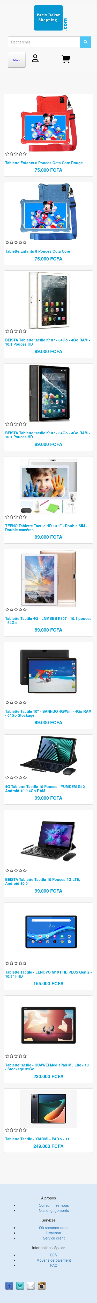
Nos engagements (54, 1210)
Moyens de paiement (53, 1260)
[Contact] (31, 1285)
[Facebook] (9, 1285)
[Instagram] (42, 1285)
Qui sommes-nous (54, 1205)
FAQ (53, 1265)
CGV (53, 1254)
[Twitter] (20, 1285)
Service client (54, 1238)
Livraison (53, 1232)
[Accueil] (50, 18)
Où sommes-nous (53, 1227)
